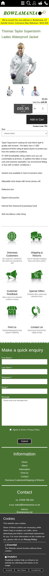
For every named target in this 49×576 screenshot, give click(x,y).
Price (23, 106)
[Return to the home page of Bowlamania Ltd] (24, 13)
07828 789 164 (26, 500)
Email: (11, 505)
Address (24, 509)
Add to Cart (37, 119)
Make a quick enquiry (22, 350)
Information (24, 453)
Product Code (38, 126)
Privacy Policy (33, 430)
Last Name (7, 367)
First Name (7, 358)
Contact (24, 492)
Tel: (17, 500)
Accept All (9, 570)
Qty (35, 108)
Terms (23, 430)
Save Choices (21, 570)
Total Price (36, 102)
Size (3, 129)
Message (6, 397)
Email (5, 387)
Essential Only (36, 570)
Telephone (7, 377)
